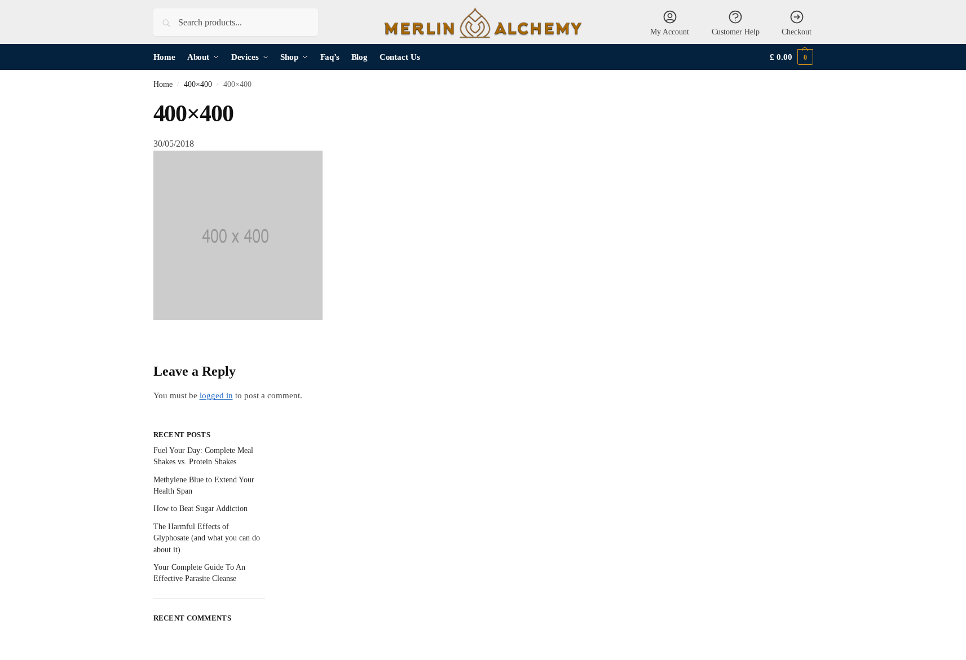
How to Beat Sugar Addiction (200, 508)
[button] (791, 57)
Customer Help (736, 32)
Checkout (796, 32)
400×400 (198, 84)
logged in (216, 395)
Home (163, 84)
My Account (669, 32)
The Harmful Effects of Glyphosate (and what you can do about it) (206, 538)
